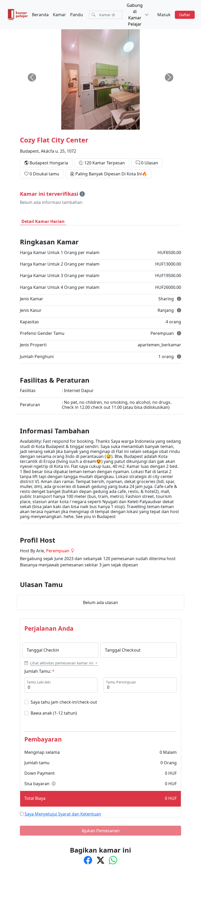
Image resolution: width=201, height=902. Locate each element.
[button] (61, 662)
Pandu (76, 15)
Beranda (40, 15)
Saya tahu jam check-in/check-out (64, 702)
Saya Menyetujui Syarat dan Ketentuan (63, 814)
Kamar (59, 15)
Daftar (184, 14)
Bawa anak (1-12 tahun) (54, 713)
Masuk (164, 15)
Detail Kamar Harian (43, 221)
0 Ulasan (149, 163)
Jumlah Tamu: (37, 671)
